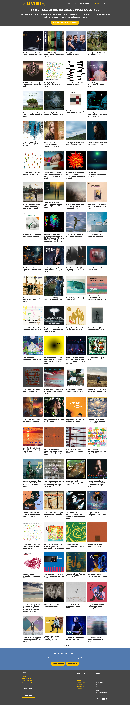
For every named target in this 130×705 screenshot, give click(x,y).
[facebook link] (103, 699)
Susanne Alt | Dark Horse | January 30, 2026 (75, 638)
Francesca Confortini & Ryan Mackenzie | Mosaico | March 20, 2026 (54, 546)
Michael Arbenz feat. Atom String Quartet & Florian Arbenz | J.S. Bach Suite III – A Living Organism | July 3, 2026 (54, 237)
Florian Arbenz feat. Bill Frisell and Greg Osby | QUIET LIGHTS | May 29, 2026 (53, 360)
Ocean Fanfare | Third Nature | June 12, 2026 (95, 329)
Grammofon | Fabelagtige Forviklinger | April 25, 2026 (97, 451)
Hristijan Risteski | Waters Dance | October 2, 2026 (32, 144)
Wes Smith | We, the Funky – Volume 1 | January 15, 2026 (52, 638)
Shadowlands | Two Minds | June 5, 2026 (95, 235)
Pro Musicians (84, 4)
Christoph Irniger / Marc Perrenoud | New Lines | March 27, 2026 (32, 546)
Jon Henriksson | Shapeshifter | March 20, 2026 (75, 546)
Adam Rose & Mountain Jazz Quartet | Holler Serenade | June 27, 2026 (96, 297)
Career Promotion (27, 680)
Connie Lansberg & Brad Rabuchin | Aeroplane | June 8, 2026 (96, 421)
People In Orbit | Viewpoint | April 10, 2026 (97, 514)
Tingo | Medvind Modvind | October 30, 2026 (97, 54)
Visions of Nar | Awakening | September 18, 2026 (96, 174)
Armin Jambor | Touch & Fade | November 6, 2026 (32, 54)
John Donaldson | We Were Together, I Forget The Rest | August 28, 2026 (53, 205)
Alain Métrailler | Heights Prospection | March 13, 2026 (53, 514)
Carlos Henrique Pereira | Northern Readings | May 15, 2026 (53, 391)
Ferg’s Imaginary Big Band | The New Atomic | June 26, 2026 (53, 329)
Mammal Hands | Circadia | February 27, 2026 (32, 576)
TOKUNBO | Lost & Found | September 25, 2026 (97, 143)
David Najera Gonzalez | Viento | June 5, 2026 (75, 235)
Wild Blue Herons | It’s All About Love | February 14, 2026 (54, 576)
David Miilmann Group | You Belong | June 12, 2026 (32, 299)
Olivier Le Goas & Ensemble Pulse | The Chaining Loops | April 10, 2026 (75, 515)
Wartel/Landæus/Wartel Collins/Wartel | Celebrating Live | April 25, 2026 (54, 483)
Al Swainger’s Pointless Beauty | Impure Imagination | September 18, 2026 (75, 175)
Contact (79, 689)
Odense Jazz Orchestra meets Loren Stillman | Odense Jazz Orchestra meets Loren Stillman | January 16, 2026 (32, 607)
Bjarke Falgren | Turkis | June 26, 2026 (75, 299)
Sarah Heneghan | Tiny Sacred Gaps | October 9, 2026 (32, 114)
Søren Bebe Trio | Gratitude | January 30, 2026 (75, 606)
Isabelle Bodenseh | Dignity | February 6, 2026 (97, 575)
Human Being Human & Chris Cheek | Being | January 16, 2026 (96, 606)
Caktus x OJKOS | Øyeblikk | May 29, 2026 (53, 299)
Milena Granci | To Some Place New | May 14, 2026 (96, 390)
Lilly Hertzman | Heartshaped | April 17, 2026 (74, 483)
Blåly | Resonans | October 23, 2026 (72, 54)
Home (69, 4)
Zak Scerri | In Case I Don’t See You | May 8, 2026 (74, 451)
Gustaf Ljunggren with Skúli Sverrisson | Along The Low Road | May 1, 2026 (53, 452)
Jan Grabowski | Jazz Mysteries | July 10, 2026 (32, 269)
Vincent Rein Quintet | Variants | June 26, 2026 (32, 329)
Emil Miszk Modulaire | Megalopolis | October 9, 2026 (32, 84)
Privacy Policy (81, 682)
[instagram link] (98, 699)
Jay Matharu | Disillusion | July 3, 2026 (96, 269)
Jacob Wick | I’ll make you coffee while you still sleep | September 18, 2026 (53, 175)
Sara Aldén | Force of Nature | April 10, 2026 (74, 390)
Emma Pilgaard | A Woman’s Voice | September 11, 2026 (51, 144)
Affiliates (79, 684)
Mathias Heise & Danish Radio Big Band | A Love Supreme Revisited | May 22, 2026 (75, 360)
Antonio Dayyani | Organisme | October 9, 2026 (96, 84)
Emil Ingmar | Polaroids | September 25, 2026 (75, 143)
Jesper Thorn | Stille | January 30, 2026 (52, 605)
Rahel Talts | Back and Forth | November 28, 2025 (95, 639)
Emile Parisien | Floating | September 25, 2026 (75, 112)
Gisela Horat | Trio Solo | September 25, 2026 (32, 173)
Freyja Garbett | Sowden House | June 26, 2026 (75, 329)
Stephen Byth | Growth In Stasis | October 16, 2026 (53, 114)
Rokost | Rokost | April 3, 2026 (96, 358)
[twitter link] (101, 699)
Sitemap (70, 701)
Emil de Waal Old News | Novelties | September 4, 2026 (96, 206)
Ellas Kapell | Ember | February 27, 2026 (95, 545)
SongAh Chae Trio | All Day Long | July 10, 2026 (75, 269)
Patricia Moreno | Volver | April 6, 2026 (54, 420)
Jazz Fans (97, 4)
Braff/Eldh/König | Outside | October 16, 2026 (52, 84)
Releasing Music (26, 678)
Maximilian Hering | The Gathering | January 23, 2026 (32, 639)
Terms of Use (81, 686)
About (75, 4)
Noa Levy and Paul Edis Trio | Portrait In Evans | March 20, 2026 (31, 514)
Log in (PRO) (28, 695)
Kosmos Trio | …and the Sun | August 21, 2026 (32, 235)
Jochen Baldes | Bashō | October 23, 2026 (75, 84)
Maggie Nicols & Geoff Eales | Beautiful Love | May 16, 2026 (31, 450)
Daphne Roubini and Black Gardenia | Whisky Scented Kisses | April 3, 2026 (96, 483)
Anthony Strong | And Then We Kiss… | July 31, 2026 (53, 269)
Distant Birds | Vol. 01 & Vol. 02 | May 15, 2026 (31, 420)
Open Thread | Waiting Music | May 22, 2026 (31, 390)
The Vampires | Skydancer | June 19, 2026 (33, 358)
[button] (105, 4)
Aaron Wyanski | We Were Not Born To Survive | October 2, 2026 (97, 114)
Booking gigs (25, 676)
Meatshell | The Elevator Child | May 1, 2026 (75, 420)
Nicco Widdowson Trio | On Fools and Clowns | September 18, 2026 (32, 206)
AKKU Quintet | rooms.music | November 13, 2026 (54, 54)
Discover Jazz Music (28, 683)
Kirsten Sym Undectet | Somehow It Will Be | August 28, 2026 (75, 206)
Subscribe (28, 688)
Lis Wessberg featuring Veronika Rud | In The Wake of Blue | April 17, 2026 (32, 483)
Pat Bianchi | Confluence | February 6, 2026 (76, 575)
